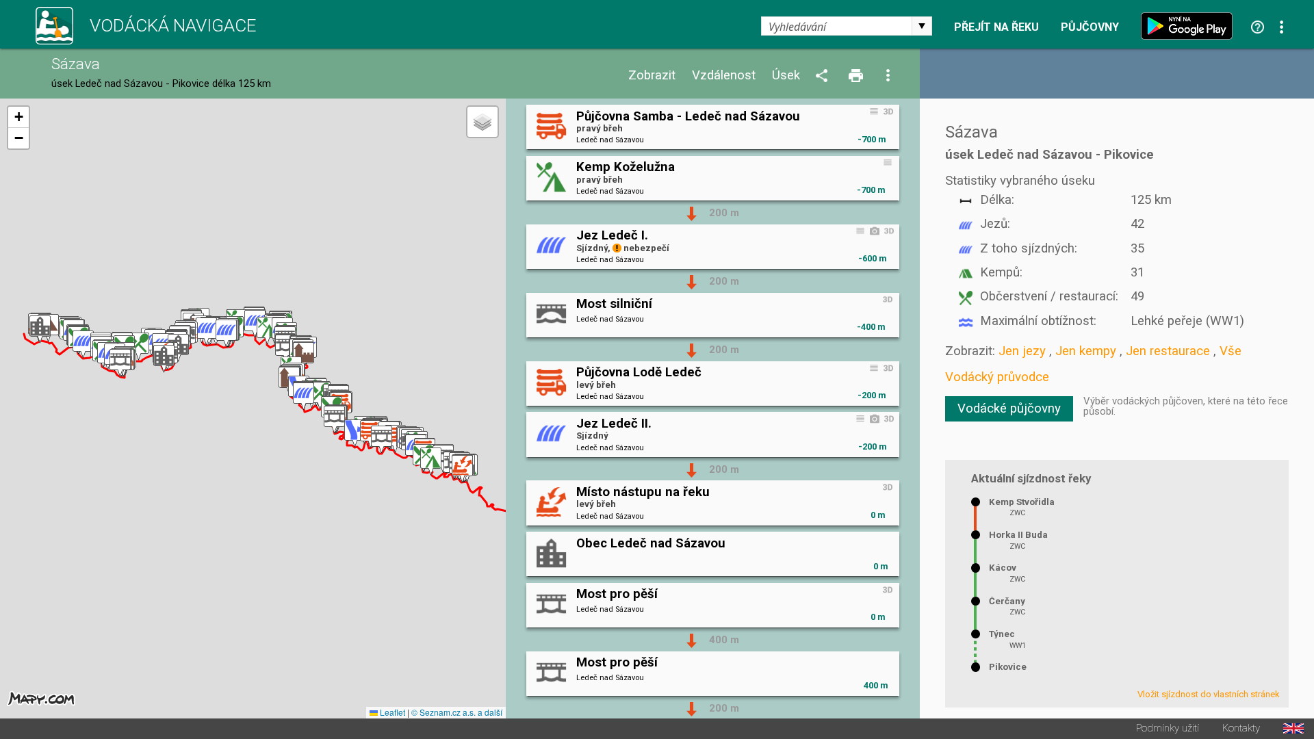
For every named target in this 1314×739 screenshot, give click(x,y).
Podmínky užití (1167, 728)
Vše (1230, 351)
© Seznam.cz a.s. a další (456, 712)
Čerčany (1007, 601)
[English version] (1293, 728)
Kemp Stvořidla (1022, 502)
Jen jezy (1022, 351)
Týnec (1002, 634)
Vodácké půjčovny (1009, 408)
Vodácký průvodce (997, 377)
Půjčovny (1090, 27)
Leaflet (391, 712)
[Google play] (1190, 26)
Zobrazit (651, 75)
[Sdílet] (824, 76)
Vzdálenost (724, 75)
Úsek (786, 75)
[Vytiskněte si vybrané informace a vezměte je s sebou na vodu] (857, 76)
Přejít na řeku (996, 27)
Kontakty (1241, 728)
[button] (462, 469)
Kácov (1002, 567)
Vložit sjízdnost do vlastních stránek (1208, 694)
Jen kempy (1085, 351)
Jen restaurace (1168, 351)
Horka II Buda (1018, 535)
